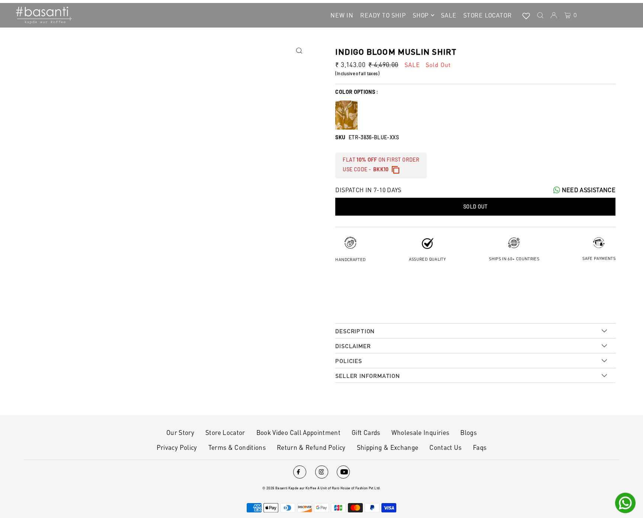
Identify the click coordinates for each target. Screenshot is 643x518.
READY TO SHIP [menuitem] (383, 15)
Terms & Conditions (237, 447)
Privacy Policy (177, 447)
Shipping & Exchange (388, 447)
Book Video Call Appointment (298, 432)
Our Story (180, 432)
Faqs (479, 447)
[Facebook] (299, 472)
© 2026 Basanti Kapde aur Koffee (289, 488)
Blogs (468, 432)
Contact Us (445, 447)
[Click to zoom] (299, 50)
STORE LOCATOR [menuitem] (487, 15)
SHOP (421, 15)
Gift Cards (366, 432)
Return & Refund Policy (311, 447)
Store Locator (225, 432)
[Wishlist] (526, 15)
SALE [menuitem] (448, 15)
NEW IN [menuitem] (342, 15)
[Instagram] (321, 472)
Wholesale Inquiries (420, 432)
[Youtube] (343, 472)
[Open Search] (540, 15)
